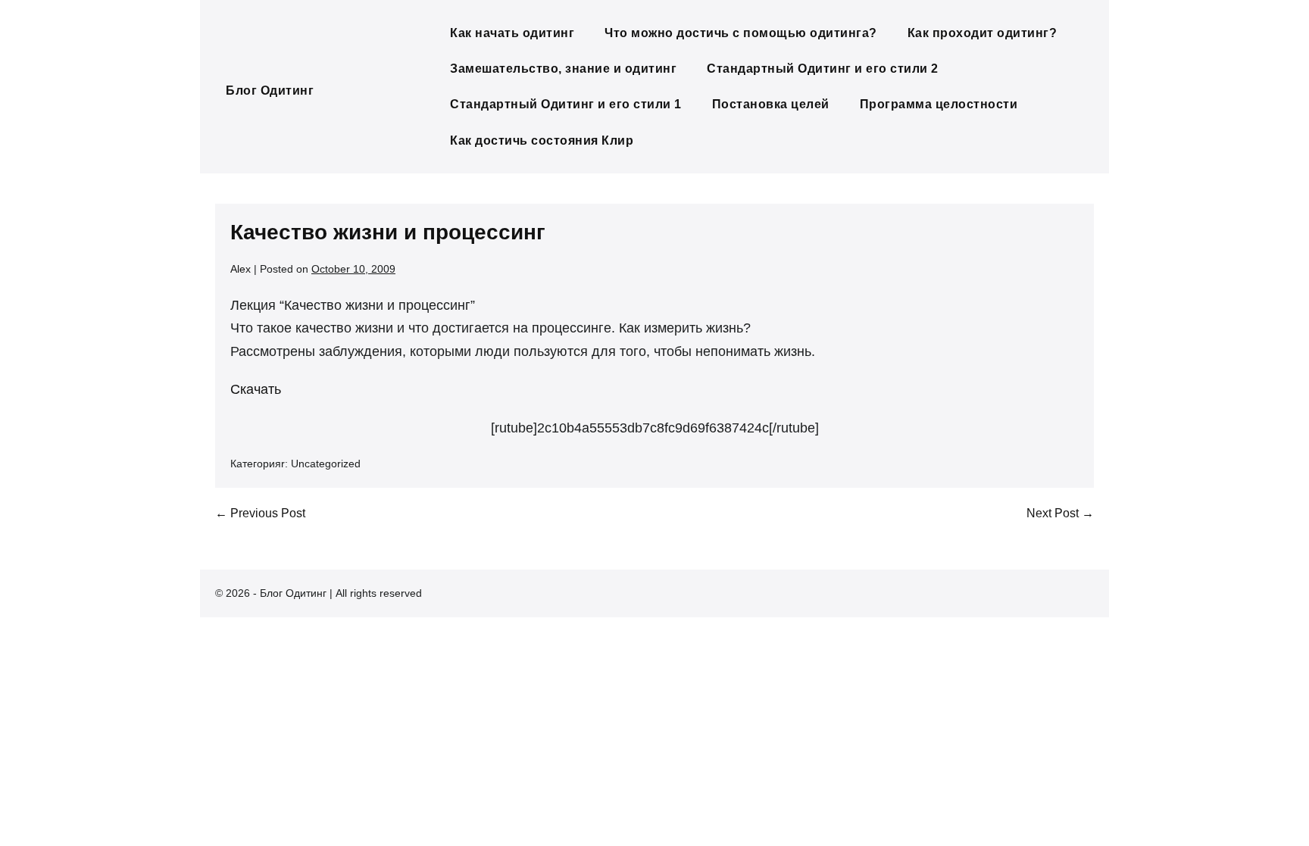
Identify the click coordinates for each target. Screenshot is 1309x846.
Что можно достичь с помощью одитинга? (741, 33)
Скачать (255, 389)
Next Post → (1060, 513)
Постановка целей (770, 104)
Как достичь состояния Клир (541, 140)
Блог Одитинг (270, 90)
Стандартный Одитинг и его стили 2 (823, 68)
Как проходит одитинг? (983, 33)
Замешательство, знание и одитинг (563, 68)
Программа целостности (939, 104)
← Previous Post (260, 513)
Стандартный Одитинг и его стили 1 (566, 104)
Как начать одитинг (512, 33)
